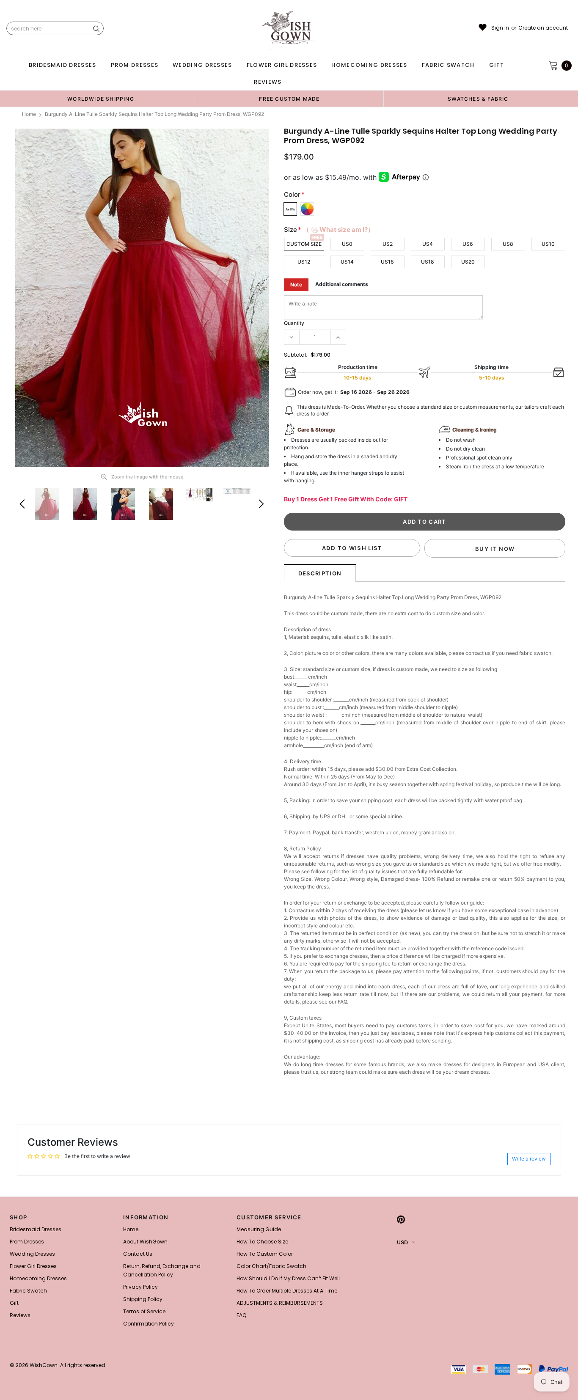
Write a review (529, 1158)
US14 (347, 262)
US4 (427, 244)
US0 (347, 244)
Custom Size (304, 244)
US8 (508, 244)
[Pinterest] (401, 1219)
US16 (387, 262)
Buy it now (495, 548)
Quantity (294, 323)
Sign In (500, 28)
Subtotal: (295, 354)
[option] (100, 99)
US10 (548, 244)
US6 (467, 244)
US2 (388, 244)
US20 (468, 262)
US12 (303, 262)
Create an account (543, 28)
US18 (427, 262)
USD (402, 1242)
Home (29, 114)
